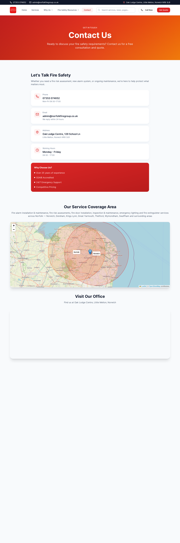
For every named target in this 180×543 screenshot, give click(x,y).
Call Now (149, 10)
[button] (90, 252)
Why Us (47, 10)
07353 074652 (19, 2)
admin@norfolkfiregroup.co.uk (45, 2)
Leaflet (143, 286)
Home (24, 10)
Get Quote (163, 10)
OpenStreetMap (154, 286)
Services (35, 10)
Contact (87, 10)
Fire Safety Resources (67, 10)
